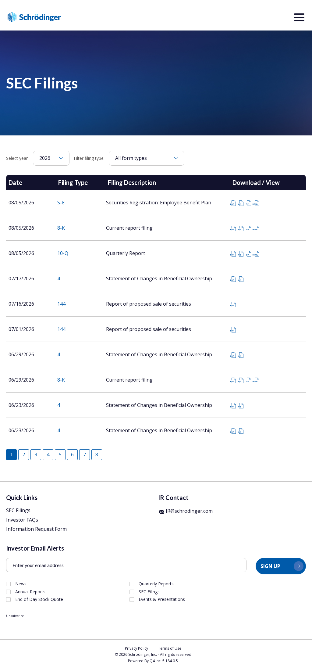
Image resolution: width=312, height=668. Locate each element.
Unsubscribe (15, 616)
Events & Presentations (162, 599)
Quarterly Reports (156, 584)
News (21, 584)
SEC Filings (18, 510)
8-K (61, 227)
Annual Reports (30, 592)
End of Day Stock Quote (39, 599)
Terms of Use (169, 648)
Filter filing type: (89, 158)
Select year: (17, 158)
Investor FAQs (22, 519)
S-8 (61, 202)
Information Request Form (36, 529)
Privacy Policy (136, 648)
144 (61, 303)
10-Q (62, 253)
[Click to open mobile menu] (299, 18)
